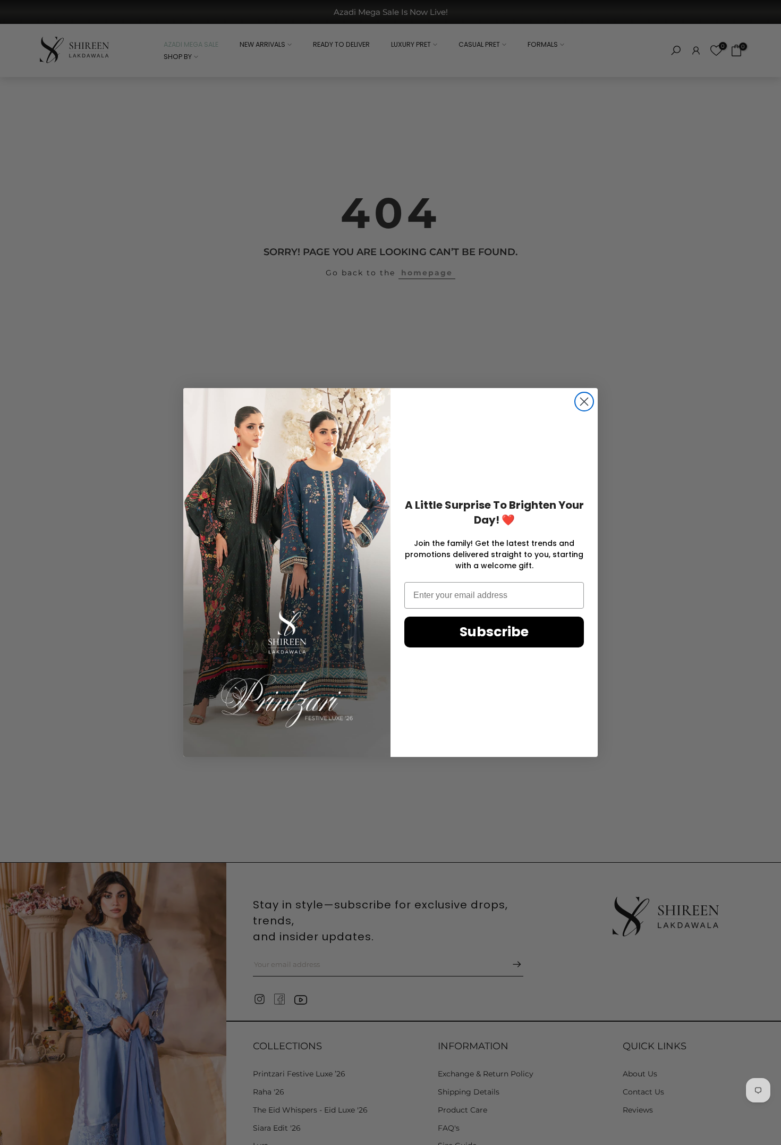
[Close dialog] (584, 401)
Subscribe (494, 631)
